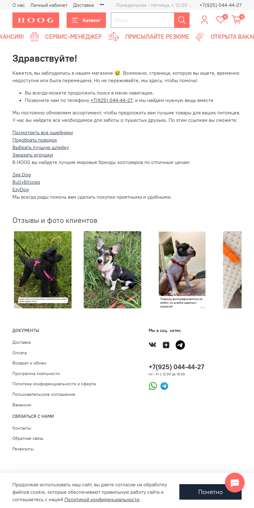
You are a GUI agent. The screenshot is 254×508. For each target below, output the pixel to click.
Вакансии (21, 405)
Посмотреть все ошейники (42, 132)
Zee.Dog (21, 174)
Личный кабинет (49, 5)
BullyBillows (26, 182)
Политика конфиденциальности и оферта (54, 384)
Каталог (92, 20)
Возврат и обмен (29, 363)
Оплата (19, 353)
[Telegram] (163, 385)
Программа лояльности (36, 373)
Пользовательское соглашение (43, 394)
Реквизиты (23, 449)
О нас (18, 5)
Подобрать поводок (34, 140)
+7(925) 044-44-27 (220, 5)
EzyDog (20, 189)
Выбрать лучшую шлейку (40, 147)
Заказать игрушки (32, 155)
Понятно (210, 492)
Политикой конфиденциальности (101, 499)
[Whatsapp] (153, 385)
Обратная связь (27, 438)
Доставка (83, 5)
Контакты (21, 428)
